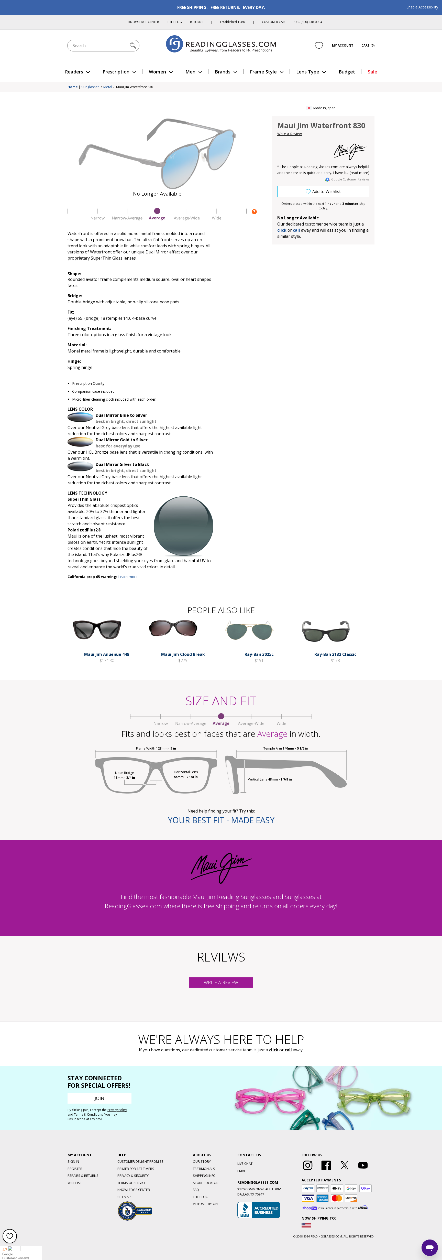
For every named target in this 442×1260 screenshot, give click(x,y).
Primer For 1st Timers (135, 1168)
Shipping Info (204, 1175)
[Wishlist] (319, 45)
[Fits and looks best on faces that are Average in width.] (157, 219)
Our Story (202, 1161)
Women (157, 72)
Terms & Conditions (88, 1114)
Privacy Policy (117, 1110)
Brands (222, 72)
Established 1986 (232, 22)
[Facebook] (326, 1170)
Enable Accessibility (422, 7)
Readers (74, 72)
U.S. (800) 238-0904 (308, 22)
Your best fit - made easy (221, 820)
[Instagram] (308, 1170)
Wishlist (75, 1182)
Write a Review (289, 133)
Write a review (221, 982)
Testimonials (204, 1168)
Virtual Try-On (205, 1203)
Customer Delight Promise (140, 1161)
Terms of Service (131, 1182)
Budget (347, 72)
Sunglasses (90, 87)
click (273, 1050)
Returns (196, 22)
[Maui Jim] (350, 152)
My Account (342, 45)
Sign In (73, 1161)
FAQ (196, 1189)
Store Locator (205, 1182)
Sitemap (124, 1196)
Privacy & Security (133, 1175)
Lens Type (307, 72)
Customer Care (274, 22)
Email (241, 1170)
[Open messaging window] (430, 1248)
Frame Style (263, 72)
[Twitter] (344, 1170)
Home (73, 87)
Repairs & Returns (83, 1175)
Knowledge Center (143, 22)
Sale (372, 72)
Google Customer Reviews (350, 179)
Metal (107, 87)
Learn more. (128, 576)
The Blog (174, 22)
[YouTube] (363, 1170)
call (296, 230)
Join (99, 1098)
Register (75, 1168)
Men (190, 72)
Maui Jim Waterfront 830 (134, 87)
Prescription (116, 72)
